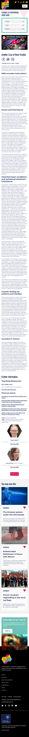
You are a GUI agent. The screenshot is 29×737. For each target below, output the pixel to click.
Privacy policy (17, 696)
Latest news (5, 682)
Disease (7, 419)
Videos (3, 675)
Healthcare (4, 420)
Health (21, 419)
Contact (3, 690)
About (3, 687)
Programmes (5, 685)
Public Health (4, 422)
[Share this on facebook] (3, 59)
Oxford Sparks (5, 2)
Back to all (14, 474)
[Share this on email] (13, 59)
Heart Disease (12, 420)
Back (24, 6)
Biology (8, 417)
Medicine (13, 417)
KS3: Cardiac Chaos (6, 384)
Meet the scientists (7, 680)
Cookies (10, 696)
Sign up (7, 631)
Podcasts (4, 677)
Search (23, 29)
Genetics (16, 419)
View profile (14, 444)
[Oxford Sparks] (6, 665)
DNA (11, 419)
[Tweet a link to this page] (8, 59)
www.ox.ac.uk (5, 730)
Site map (3, 696)
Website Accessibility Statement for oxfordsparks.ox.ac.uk (11, 701)
